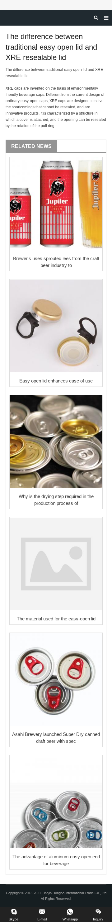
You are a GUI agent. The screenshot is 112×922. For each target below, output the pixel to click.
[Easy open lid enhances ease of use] (56, 326)
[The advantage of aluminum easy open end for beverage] (56, 802)
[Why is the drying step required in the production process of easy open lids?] (56, 441)
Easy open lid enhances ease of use (56, 380)
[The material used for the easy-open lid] (56, 564)
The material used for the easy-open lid (56, 618)
